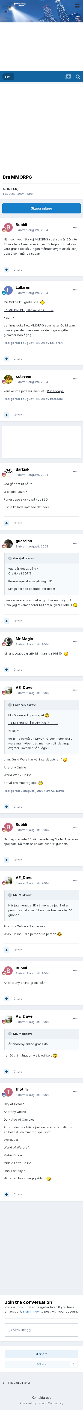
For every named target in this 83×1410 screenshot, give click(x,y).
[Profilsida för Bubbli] (8, 227)
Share (42, 1354)
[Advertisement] (41, 127)
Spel (30, 193)
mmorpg (30, 1178)
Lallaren (23, 287)
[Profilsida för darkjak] (8, 472)
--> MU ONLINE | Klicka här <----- (28, 310)
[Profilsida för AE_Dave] (8, 690)
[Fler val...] (74, 227)
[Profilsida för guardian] (8, 543)
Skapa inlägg (41, 208)
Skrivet (32, 230)
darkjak (22, 469)
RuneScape (55, 391)
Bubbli (12, 189)
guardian (24, 541)
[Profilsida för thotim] (8, 1092)
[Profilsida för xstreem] (8, 379)
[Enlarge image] (42, 302)
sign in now (31, 1311)
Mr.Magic (24, 638)
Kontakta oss (41, 1397)
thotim (22, 1089)
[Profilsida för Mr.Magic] (8, 641)
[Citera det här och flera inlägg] (6, 269)
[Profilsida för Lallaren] (8, 290)
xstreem (23, 376)
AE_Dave (24, 687)
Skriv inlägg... (22, 1330)
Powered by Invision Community (41, 1403)
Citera (18, 269)
